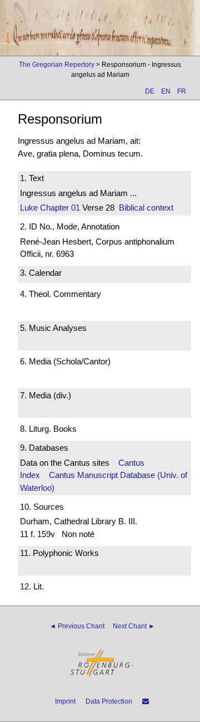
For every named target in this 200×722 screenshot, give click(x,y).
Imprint (65, 701)
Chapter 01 (59, 207)
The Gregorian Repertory (56, 65)
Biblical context (146, 207)
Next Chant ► (134, 626)
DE (149, 91)
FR (181, 91)
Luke (29, 207)
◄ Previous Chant (76, 626)
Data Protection (109, 701)
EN (166, 91)
